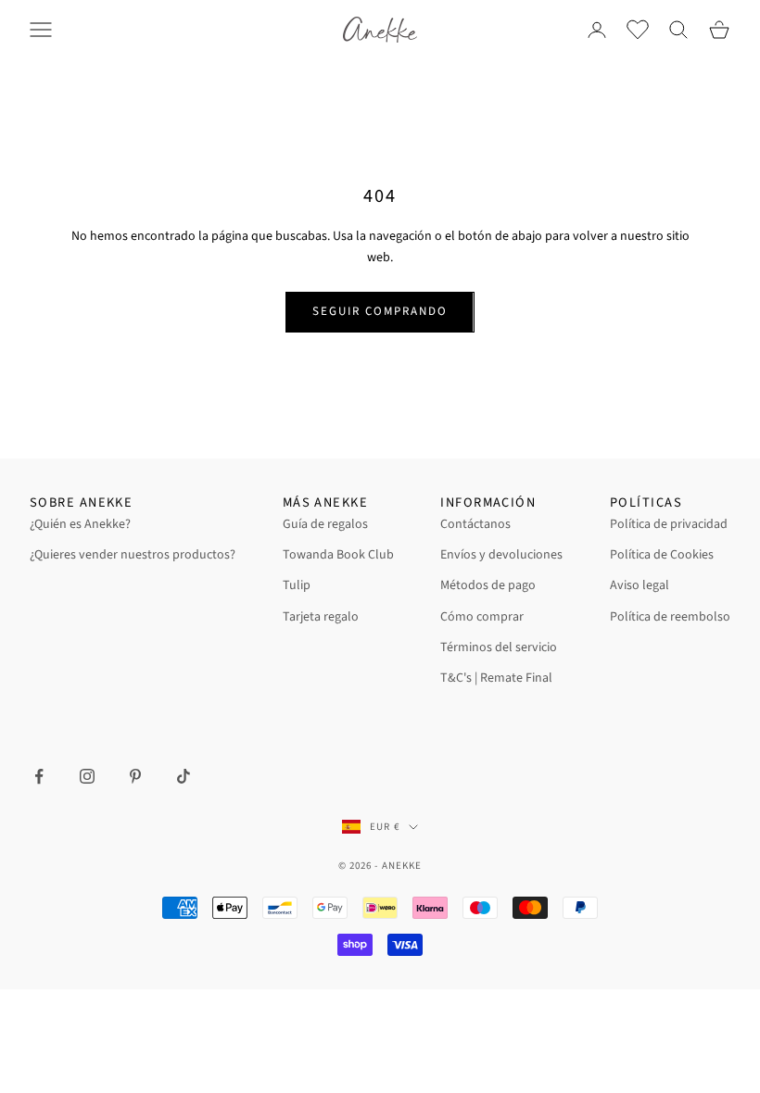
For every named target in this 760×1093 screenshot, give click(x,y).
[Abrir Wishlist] (638, 30)
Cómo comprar (482, 617)
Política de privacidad (669, 524)
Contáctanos (475, 524)
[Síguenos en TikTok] (183, 776)
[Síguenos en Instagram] (87, 776)
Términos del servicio (498, 647)
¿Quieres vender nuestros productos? (132, 555)
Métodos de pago (488, 585)
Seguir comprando (379, 311)
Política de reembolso (670, 617)
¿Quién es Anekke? (80, 524)
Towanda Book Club (338, 555)
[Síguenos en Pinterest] (135, 776)
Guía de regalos (325, 524)
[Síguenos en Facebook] (39, 776)
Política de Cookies (662, 555)
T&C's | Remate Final (496, 678)
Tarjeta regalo (321, 617)
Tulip (296, 585)
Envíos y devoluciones (501, 555)
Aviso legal (639, 585)
